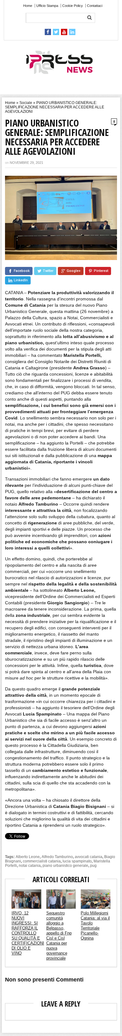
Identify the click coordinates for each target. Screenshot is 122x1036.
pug (93, 865)
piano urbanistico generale (65, 865)
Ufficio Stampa (47, 6)
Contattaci (94, 6)
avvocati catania (88, 857)
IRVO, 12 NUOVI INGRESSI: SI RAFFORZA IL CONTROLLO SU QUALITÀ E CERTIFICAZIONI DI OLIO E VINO (28, 933)
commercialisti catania (42, 861)
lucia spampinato (77, 861)
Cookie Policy (72, 6)
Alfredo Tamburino (57, 857)
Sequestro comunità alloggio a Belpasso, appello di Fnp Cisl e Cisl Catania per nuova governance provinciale (59, 936)
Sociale (25, 103)
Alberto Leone (28, 857)
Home (27, 6)
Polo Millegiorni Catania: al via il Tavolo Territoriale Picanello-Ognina (95, 925)
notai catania (30, 865)
